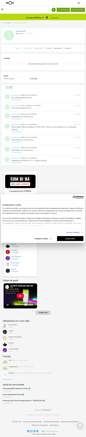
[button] (2, 10)
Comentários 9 (28, 48)
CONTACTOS (16, 422)
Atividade (9, 87)
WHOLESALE (54, 425)
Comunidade (6, 23)
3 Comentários (8, 403)
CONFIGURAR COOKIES (51, 422)
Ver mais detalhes (73, 232)
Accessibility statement (53, 415)
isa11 (10, 360)
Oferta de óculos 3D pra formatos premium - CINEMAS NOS (23, 400)
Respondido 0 (39, 48)
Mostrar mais (43, 312)
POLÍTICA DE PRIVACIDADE (32, 422)
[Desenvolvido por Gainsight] (43, 410)
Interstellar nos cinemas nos (22, 117)
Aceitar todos (70, 238)
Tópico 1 (18, 48)
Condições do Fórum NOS (34, 415)
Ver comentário (16, 100)
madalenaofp (13, 366)
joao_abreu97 (21, 31)
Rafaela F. (12, 373)
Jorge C (13, 269)
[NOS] (10, 3)
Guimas (13, 244)
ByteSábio (14, 250)
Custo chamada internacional (12, 394)
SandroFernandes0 (15, 337)
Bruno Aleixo (15, 263)
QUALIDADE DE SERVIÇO (69, 422)
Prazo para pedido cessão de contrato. (15, 388)
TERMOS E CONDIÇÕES (40, 425)
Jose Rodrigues (16, 256)
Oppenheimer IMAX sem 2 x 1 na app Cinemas (29, 160)
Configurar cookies (41, 238)
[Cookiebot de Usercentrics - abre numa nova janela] (74, 197)
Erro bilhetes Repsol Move (21, 97)
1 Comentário (7, 391)
